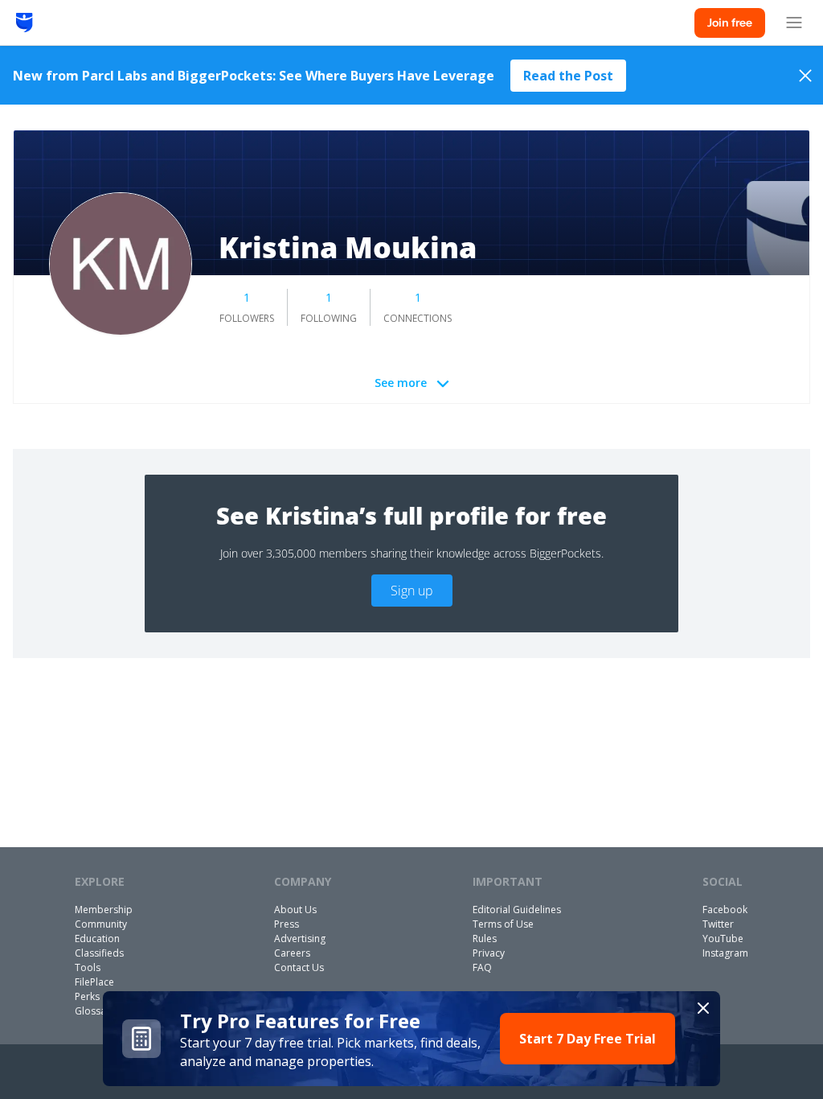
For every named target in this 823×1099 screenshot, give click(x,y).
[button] (411, 1038)
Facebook (724, 909)
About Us (295, 909)
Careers (292, 953)
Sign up (412, 590)
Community (101, 924)
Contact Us (299, 967)
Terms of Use (503, 924)
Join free (729, 22)
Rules (485, 938)
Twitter (718, 924)
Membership (104, 909)
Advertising (300, 938)
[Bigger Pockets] (24, 22)
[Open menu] (794, 22)
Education (97, 938)
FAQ (482, 967)
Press (286, 924)
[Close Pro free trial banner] (703, 1008)
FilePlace (94, 982)
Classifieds (99, 953)
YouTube (722, 938)
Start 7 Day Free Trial (587, 1039)
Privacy (489, 953)
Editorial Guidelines (517, 909)
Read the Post (568, 75)
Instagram (725, 953)
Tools (87, 967)
